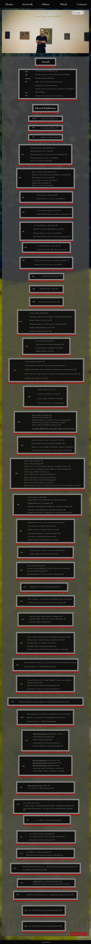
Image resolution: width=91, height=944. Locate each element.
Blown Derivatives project (40, 734)
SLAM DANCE (37, 881)
